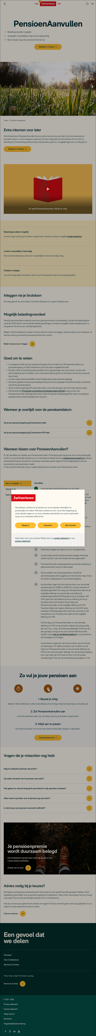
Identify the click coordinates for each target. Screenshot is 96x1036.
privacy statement (22, 541)
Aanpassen (48, 525)
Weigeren (25, 525)
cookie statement (61, 538)
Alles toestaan (70, 525)
